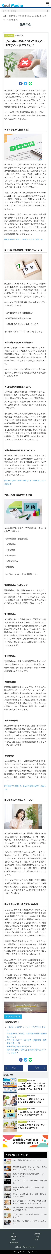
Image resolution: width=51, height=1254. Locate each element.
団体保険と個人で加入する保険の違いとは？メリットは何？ (27, 1051)
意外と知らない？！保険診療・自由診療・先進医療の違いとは (27, 1041)
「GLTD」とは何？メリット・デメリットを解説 (26, 1028)
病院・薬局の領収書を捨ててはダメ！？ (28, 1160)
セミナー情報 (13, 1243)
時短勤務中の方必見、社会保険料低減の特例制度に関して (27, 1035)
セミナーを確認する (13, 1017)
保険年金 (12, 16)
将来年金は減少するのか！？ (19, 1046)
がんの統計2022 (33, 348)
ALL (4, 16)
